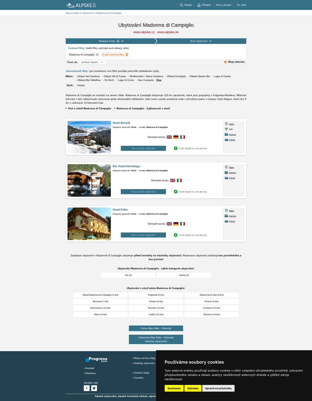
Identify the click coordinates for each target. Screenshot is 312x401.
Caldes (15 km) (156, 314)
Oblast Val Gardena (88, 76)
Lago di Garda (222, 76)
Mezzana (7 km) (100, 301)
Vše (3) (128, 275)
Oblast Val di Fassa (115, 76)
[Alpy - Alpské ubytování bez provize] (81, 5)
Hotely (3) (184, 275)
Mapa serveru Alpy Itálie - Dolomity (154, 358)
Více (158, 80)
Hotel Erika (120, 209)
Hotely (81, 85)
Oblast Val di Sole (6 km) (212, 295)
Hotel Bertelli (121, 122)
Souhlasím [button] (174, 388)
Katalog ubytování (144, 363)
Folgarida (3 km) (156, 295)
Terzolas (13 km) (156, 308)
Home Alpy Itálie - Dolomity (156, 328)
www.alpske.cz (144, 32)
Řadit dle (72, 62)
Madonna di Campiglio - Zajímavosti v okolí (143, 108)
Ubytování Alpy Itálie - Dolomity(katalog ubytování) (156, 339)
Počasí (232, 140)
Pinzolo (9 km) (212, 301)
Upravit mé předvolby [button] (218, 388)
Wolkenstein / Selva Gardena (146, 76)
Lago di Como (126, 80)
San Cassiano (146, 80)
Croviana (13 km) (211, 308)
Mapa (231, 124)
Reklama (91, 373)
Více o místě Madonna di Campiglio (89, 108)
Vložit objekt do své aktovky (192, 148)
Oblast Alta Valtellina (89, 80)
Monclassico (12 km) (100, 308)
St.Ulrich (109, 80)
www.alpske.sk (168, 32)
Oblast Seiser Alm (200, 76)
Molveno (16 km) (211, 314)
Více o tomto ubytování (143, 148)
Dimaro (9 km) (156, 301)
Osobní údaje (142, 372)
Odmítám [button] (193, 388)
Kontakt (90, 368)
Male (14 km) (100, 314)
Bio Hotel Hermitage (126, 166)
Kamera (232, 134)
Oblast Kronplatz (176, 76)
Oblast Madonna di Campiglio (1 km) (100, 295)
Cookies (138, 377)
